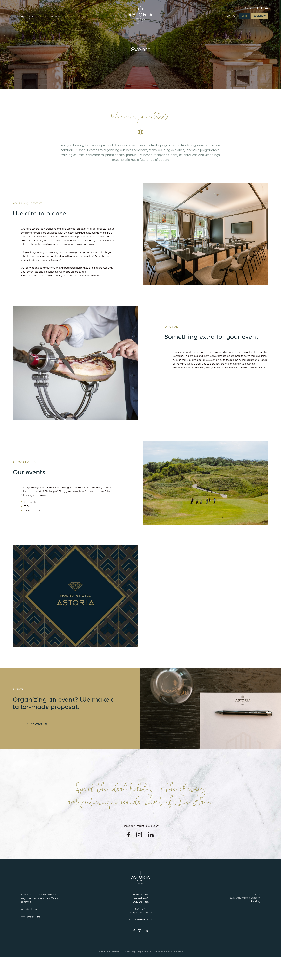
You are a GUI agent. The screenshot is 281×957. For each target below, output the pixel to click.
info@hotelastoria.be (140, 912)
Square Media (176, 951)
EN (246, 8)
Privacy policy (134, 951)
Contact (232, 16)
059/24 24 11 (140, 908)
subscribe (33, 916)
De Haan (56, 16)
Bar (30, 16)
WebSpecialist (161, 951)
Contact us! (39, 724)
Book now (260, 16)
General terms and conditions (112, 951)
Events (42, 16)
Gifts (244, 16)
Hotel (16, 16)
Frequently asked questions (244, 897)
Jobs (257, 894)
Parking (255, 901)
